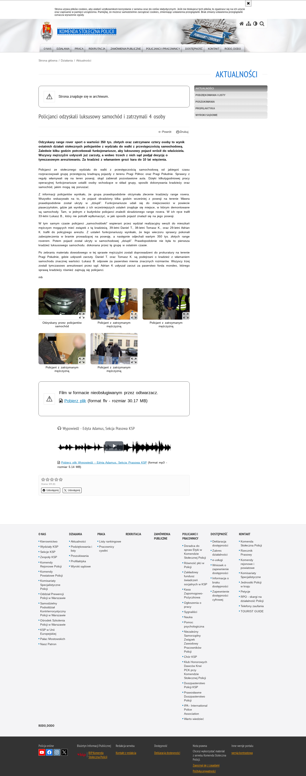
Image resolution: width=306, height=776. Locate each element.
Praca (101, 534)
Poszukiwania (205, 101)
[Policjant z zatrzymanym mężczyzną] (114, 304)
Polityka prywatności (204, 771)
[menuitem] (48, 47)
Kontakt (244, 534)
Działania (67, 60)
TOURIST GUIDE (252, 611)
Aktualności (83, 60)
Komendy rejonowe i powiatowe (248, 564)
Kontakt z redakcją (126, 753)
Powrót (166, 131)
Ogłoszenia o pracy (192, 605)
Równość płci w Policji (194, 565)
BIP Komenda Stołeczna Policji (97, 755)
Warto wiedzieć (194, 719)
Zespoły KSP (48, 557)
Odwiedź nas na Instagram (56, 752)
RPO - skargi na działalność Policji (252, 599)
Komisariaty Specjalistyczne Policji (50, 585)
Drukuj (184, 131)
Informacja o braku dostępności (220, 582)
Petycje (245, 591)
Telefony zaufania (252, 606)
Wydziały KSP (49, 546)
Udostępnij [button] (52, 490)
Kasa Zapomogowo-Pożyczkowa (193, 593)
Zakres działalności (220, 552)
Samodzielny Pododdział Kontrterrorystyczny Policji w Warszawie (53, 609)
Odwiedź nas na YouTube (42, 752)
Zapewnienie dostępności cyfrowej (220, 595)
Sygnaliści (190, 612)
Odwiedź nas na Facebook (49, 752)
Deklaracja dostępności (220, 543)
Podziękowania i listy (210, 95)
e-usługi (217, 560)
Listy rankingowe (110, 541)
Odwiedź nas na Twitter (64, 752)
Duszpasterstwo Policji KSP (194, 685)
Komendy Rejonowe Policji (51, 564)
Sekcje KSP (47, 552)
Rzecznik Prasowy (247, 552)
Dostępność (219, 534)
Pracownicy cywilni (106, 548)
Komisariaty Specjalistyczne (251, 575)
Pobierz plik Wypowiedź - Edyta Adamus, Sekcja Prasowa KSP (104, 462)
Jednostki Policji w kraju (251, 584)
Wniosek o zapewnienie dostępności (220, 569)
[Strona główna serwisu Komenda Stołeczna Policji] (241, 23)
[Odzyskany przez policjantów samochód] (62, 304)
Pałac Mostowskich (52, 639)
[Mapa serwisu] (248, 23)
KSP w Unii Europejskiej (48, 632)
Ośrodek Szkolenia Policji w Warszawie (53, 622)
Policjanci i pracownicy (190, 536)
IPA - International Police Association (195, 709)
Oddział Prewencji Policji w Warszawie (53, 596)
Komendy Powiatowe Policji (51, 573)
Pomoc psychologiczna (194, 624)
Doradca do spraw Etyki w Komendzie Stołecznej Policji (195, 552)
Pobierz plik (75, 400)
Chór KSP (190, 657)
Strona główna (48, 60)
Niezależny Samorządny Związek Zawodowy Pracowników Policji (192, 641)
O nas (42, 534)
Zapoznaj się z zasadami (206, 765)
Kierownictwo (48, 541)
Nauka (188, 617)
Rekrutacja (133, 534)
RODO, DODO (46, 726)
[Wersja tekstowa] (255, 23)
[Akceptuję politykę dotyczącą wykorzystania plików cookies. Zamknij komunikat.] (248, 3)
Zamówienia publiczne (162, 536)
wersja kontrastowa (242, 753)
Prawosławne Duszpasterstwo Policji (194, 696)
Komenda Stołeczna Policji (251, 543)
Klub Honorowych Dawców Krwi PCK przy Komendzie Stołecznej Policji (195, 670)
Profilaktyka (205, 108)
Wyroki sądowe (206, 115)
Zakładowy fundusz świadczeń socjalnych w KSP (195, 578)
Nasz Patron (48, 644)
